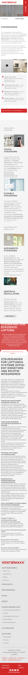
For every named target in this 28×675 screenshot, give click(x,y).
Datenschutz (5, 667)
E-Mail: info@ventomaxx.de (11, 660)
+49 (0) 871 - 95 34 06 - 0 (17, 658)
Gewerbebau (7, 619)
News (5, 601)
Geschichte (7, 574)
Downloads (7, 637)
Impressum (5, 665)
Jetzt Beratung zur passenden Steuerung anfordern (12, 352)
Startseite (5, 18)
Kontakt (21, 667)
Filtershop (8, 628)
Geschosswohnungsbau (11, 610)
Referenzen (8, 590)
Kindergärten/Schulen (11, 616)
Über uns (6, 571)
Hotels (5, 613)
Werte (5, 577)
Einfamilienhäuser (9, 622)
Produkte (7, 584)
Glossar (6, 640)
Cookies (6, 643)
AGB (19, 665)
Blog (4, 596)
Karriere (6, 580)
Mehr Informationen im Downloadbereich (12, 110)
